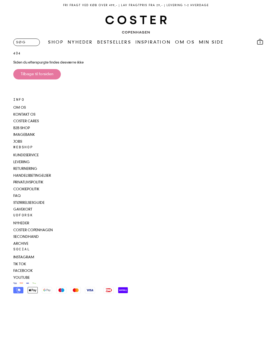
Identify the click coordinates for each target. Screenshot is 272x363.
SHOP (55, 42)
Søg (21, 42)
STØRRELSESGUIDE (29, 203)
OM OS (185, 42)
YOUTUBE (21, 278)
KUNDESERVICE (26, 155)
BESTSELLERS (114, 42)
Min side (211, 42)
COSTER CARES (26, 121)
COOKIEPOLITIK (26, 189)
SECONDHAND (26, 237)
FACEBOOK (23, 271)
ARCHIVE (20, 244)
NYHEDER (80, 42)
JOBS (17, 141)
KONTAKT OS (24, 114)
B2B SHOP (21, 128)
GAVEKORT (22, 209)
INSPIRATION (153, 42)
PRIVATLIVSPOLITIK (28, 182)
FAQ (17, 196)
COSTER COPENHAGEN (33, 230)
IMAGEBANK (24, 135)
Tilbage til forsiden (37, 74)
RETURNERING (25, 169)
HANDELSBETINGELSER (32, 176)
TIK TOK (19, 264)
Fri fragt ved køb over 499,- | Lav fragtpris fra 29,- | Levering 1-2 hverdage (136, 5)
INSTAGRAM (23, 257)
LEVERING (21, 162)
